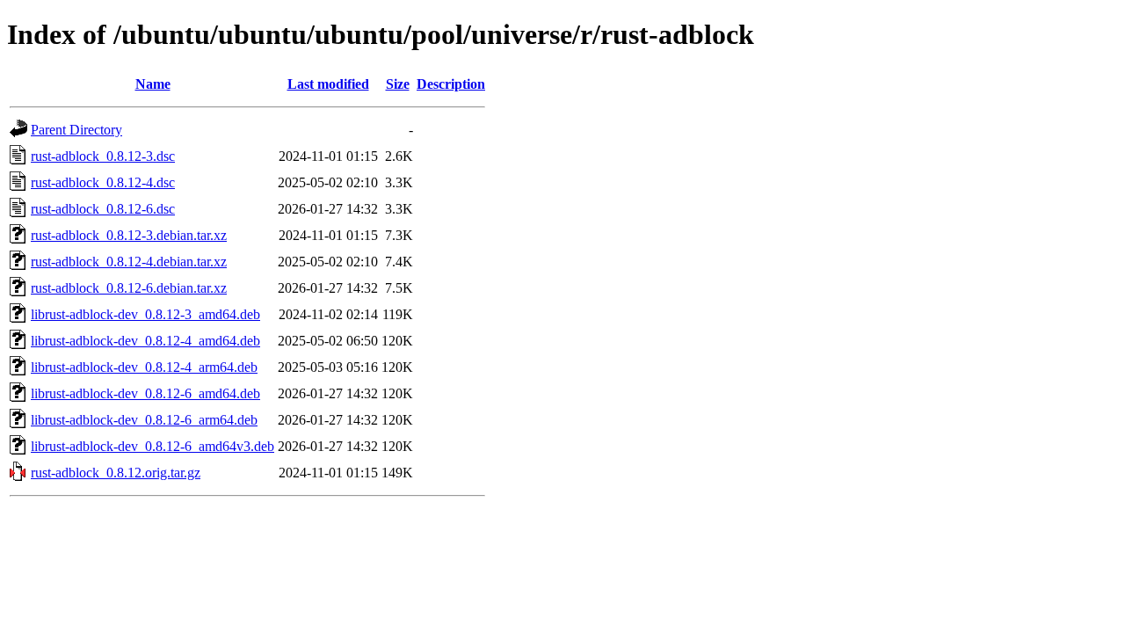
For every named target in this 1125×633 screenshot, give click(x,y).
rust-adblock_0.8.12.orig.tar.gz (115, 472)
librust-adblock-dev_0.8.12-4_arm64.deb (144, 367)
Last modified (328, 83)
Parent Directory (76, 129)
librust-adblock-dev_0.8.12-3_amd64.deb (145, 314)
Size (398, 83)
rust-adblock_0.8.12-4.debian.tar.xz (129, 261)
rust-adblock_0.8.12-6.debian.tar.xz (129, 287)
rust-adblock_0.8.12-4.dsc (103, 182)
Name (153, 83)
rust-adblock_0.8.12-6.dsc (103, 208)
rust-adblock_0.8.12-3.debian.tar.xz (129, 235)
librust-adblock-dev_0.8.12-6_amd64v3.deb (152, 446)
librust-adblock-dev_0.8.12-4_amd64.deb (145, 340)
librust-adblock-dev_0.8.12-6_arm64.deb (144, 419)
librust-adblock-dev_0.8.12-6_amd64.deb (145, 393)
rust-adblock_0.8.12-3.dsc (103, 156)
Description (451, 83)
